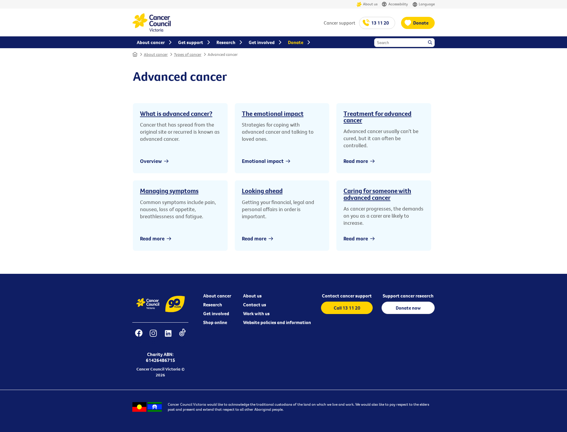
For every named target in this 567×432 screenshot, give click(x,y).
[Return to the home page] (151, 30)
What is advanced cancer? (176, 113)
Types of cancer (187, 54)
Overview (151, 161)
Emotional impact (263, 161)
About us (370, 3)
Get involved (216, 313)
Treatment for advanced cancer (377, 116)
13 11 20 (380, 23)
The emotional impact (273, 113)
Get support (190, 42)
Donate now (408, 308)
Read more (355, 161)
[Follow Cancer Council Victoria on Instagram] (153, 337)
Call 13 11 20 (347, 308)
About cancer (156, 54)
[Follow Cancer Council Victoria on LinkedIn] (168, 337)
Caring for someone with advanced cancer (377, 194)
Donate (420, 23)
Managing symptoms (169, 191)
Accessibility (398, 3)
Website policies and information (277, 322)
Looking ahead (262, 191)
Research (212, 305)
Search (431, 42)
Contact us (254, 305)
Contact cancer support (347, 296)
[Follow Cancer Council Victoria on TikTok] (182, 337)
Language (427, 3)
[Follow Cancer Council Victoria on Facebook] (138, 337)
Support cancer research (408, 296)
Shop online (215, 322)
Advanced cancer (223, 54)
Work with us (256, 313)
